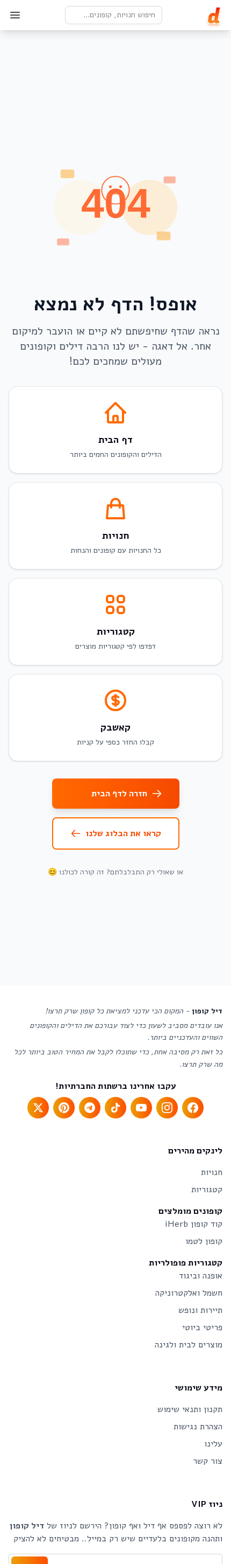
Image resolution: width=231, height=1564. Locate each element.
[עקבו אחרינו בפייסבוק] (193, 1107)
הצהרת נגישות (198, 1427)
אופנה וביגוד (200, 1276)
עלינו (213, 1444)
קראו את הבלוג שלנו (123, 833)
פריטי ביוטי (202, 1327)
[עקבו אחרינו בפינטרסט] (64, 1107)
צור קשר (207, 1461)
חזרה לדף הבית (119, 794)
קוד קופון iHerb (193, 1224)
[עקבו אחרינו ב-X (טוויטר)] (38, 1107)
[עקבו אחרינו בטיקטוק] (115, 1107)
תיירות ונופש (200, 1310)
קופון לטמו (203, 1241)
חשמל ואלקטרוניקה (188, 1293)
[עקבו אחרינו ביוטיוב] (141, 1107)
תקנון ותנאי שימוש (189, 1409)
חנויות (211, 1172)
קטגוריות (206, 1189)
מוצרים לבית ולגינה (188, 1345)
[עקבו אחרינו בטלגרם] (89, 1107)
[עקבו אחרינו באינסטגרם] (167, 1107)
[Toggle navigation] (15, 15)
